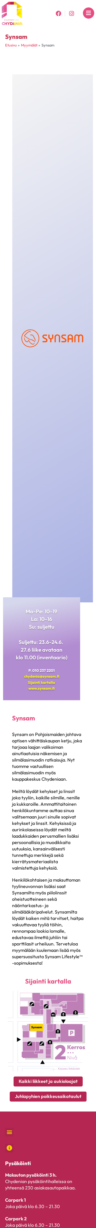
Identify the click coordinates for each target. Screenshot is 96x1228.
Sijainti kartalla (41, 682)
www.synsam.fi (41, 688)
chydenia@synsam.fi (41, 676)
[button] (9, 1132)
